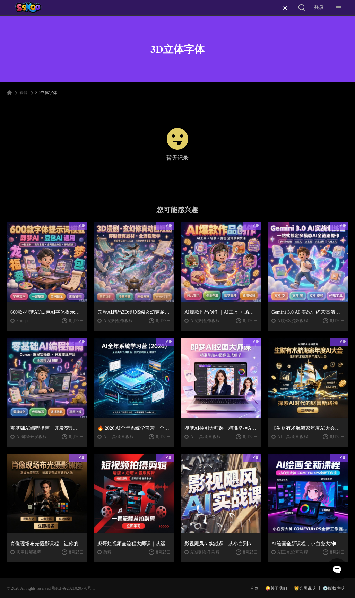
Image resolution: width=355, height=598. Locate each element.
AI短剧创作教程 (118, 320)
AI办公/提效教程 (292, 320)
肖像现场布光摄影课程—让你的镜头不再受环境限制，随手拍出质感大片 (47, 543)
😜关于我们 (276, 588)
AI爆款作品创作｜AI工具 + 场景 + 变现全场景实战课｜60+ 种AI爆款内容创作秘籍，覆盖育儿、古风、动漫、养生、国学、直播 (221, 312)
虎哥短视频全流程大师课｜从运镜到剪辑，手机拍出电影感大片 (134, 543)
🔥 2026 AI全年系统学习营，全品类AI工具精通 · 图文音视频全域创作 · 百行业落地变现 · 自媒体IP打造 (134, 428)
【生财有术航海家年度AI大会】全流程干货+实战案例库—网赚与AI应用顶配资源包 (308, 428)
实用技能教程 (28, 552)
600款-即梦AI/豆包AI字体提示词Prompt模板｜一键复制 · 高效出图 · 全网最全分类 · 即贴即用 (47, 312)
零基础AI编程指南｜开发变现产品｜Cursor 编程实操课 (47, 428)
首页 (254, 588)
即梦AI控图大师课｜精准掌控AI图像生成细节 (221, 428)
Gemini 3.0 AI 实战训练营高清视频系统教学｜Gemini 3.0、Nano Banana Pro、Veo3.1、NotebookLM (308, 312)
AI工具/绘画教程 (118, 436)
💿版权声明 (334, 588)
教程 (107, 552)
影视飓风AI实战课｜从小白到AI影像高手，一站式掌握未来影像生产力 (221, 543)
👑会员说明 (305, 588)
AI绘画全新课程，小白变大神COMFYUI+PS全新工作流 (308, 543)
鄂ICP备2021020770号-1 (73, 588)
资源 (23, 92)
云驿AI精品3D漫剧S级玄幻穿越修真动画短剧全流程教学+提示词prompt (134, 312)
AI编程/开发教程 (31, 436)
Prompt (22, 320)
